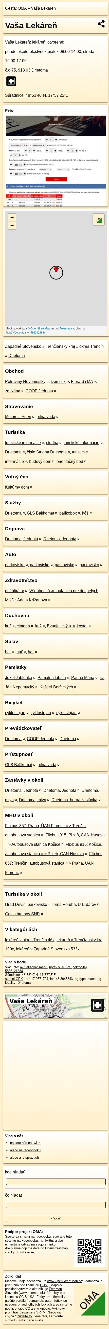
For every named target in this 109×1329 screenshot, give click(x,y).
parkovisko (15, 565)
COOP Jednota (39, 391)
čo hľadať (13, 1195)
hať (8, 652)
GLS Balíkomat (40, 513)
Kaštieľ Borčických (56, 687)
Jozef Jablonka (18, 677)
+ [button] (12, 217)
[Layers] (98, 219)
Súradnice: (15, 95)
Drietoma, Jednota (21, 539)
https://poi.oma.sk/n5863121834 (26, 332)
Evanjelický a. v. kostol (67, 626)
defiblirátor (14, 591)
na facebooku (41, 1236)
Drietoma (16, 355)
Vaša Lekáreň (43, 8)
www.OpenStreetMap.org (65, 1281)
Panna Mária (82, 677)
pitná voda (46, 416)
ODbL (44, 1285)
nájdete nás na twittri (25, 1143)
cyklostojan (15, 713)
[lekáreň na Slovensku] (12, 81)
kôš (85, 513)
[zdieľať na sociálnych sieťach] (101, 24)
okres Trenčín (91, 346)
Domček (58, 381)
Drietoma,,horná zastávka (74, 800)
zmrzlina (12, 391)
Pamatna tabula (52, 677)
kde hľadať (15, 1172)
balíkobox (68, 513)
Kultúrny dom (17, 487)
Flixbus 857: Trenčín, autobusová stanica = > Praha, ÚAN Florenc (53, 863)
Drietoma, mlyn (32, 800)
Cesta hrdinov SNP (22, 914)
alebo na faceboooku (25, 1150)
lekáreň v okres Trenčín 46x (30, 940)
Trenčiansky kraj (60, 346)
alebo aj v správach (24, 1157)
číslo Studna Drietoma (47, 452)
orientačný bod (70, 461)
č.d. (10, 70)
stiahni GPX (14, 979)
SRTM (41, 1312)
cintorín (23, 626)
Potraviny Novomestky (25, 381)
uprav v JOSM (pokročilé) (68, 967)
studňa (52, 442)
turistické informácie (23, 442)
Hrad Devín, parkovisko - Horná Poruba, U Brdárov (50, 904)
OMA (22, 8)
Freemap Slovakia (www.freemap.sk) (33, 1291)
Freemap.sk (66, 328)
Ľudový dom (40, 461)
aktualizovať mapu (33, 967)
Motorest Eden (18, 416)
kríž (8, 626)
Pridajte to (24, 1316)
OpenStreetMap (40, 328)
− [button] (12, 225)
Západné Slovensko (23, 346)
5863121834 (14, 971)
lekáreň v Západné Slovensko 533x (48, 949)
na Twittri (46, 1240)
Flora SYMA (82, 381)
